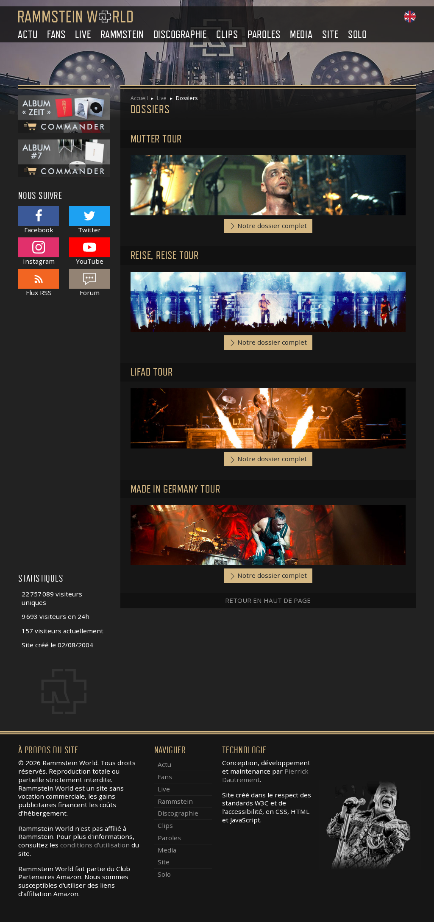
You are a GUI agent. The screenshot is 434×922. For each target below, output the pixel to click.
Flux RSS (39, 292)
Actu (27, 34)
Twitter (89, 230)
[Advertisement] (64, 439)
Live (83, 34)
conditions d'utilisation (95, 845)
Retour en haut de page (268, 600)
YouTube (89, 261)
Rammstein (122, 34)
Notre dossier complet (271, 225)
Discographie (180, 34)
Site (330, 34)
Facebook (38, 230)
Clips (227, 34)
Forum (90, 292)
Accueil (139, 98)
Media (301, 34)
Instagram (39, 261)
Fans (56, 34)
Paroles (264, 34)
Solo (357, 34)
